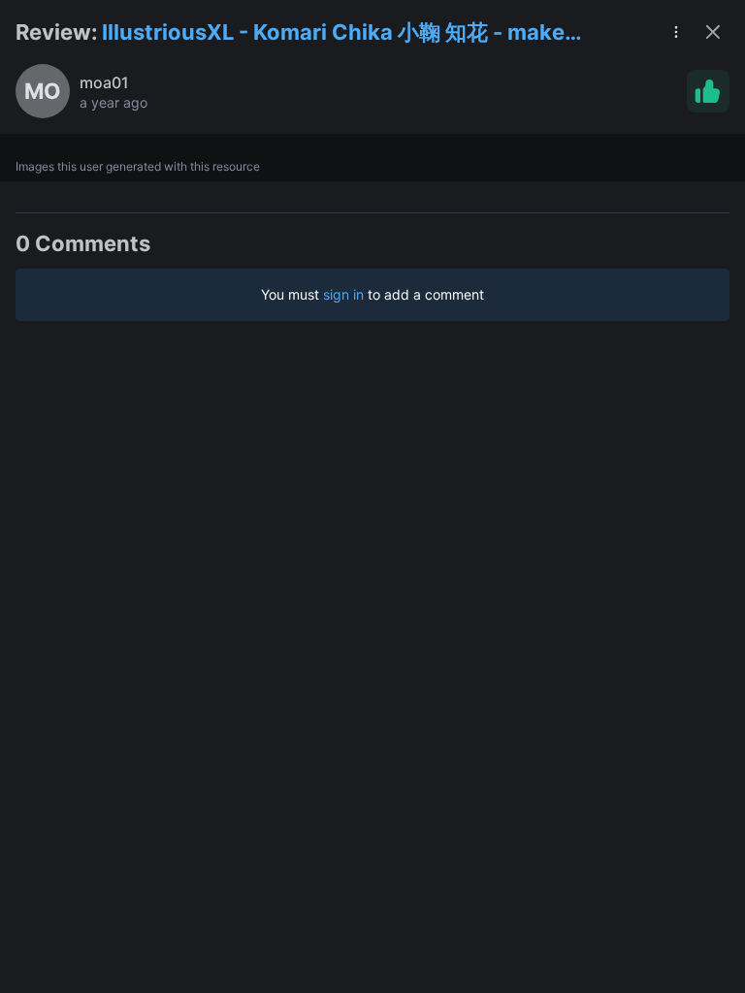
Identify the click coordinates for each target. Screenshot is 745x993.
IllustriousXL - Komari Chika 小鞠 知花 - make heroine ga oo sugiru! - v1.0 (333, 33)
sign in (343, 294)
